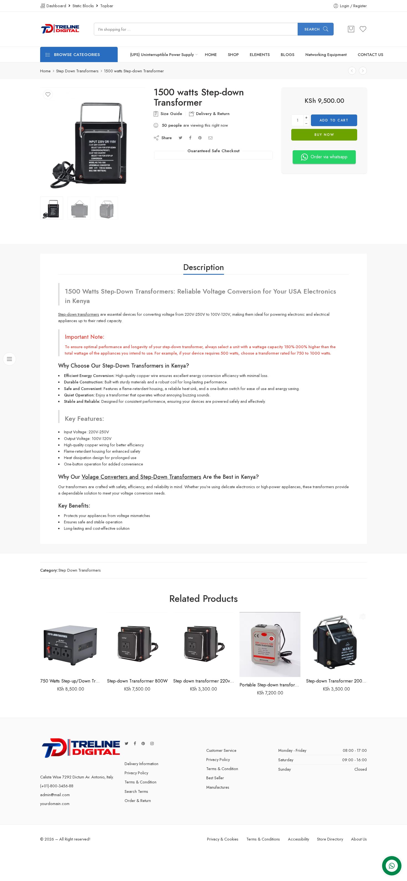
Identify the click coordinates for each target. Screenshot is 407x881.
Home (45, 71)
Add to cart (334, 120)
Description (203, 267)
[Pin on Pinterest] (200, 138)
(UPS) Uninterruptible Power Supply (162, 54)
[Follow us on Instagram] (152, 743)
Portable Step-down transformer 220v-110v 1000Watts (269, 684)
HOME (211, 54)
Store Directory (330, 839)
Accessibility (298, 839)
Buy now (324, 134)
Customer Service (221, 750)
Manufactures (217, 787)
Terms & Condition (140, 782)
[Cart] (351, 29)
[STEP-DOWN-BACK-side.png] (92, 140)
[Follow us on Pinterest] (143, 743)
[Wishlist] (47, 94)
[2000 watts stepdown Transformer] (363, 71)
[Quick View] (81, 667)
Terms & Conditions (263, 839)
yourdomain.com (54, 803)
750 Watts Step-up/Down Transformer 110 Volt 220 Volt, (70, 681)
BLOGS (287, 54)
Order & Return (138, 800)
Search (312, 29)
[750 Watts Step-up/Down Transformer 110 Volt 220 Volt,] (70, 642)
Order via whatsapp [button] (329, 157)
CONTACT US (370, 54)
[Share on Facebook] (190, 138)
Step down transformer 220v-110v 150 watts (203, 681)
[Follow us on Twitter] (126, 743)
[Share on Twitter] (180, 138)
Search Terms (136, 791)
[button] (60, 667)
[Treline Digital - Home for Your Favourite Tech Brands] (60, 29)
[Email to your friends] (210, 138)
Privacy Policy (136, 773)
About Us (359, 839)
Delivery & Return (212, 114)
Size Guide (170, 114)
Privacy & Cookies (222, 839)
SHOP (233, 54)
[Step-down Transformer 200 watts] (336, 642)
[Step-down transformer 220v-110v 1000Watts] (352, 71)
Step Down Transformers (77, 71)
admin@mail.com (55, 795)
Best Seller (215, 778)
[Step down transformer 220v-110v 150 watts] (203, 642)
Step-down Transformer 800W (137, 681)
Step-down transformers (78, 314)
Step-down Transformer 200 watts (336, 681)
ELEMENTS (260, 54)
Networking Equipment (326, 54)
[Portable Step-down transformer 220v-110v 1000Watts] (269, 644)
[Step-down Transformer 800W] (137, 642)
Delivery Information (141, 764)
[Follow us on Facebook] (135, 743)
